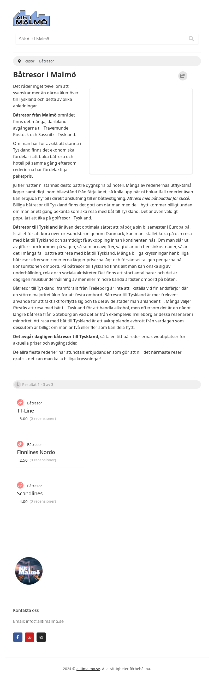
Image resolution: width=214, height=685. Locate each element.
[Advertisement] (142, 130)
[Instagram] (41, 637)
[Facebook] (17, 637)
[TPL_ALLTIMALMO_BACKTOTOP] (205, 675)
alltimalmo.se (88, 668)
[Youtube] (29, 637)
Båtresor (34, 402)
